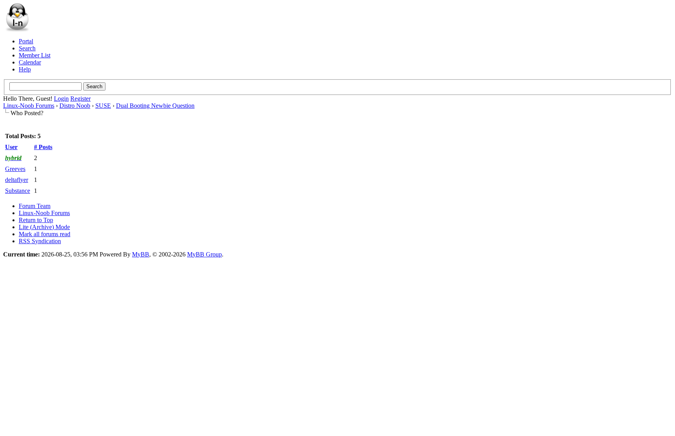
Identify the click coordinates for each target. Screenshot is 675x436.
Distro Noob (74, 105)
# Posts (43, 147)
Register (80, 98)
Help (25, 69)
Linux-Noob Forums (28, 105)
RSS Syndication (40, 241)
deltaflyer (16, 179)
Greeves (15, 169)
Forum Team (34, 206)
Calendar (30, 62)
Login (61, 98)
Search (27, 48)
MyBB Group (204, 254)
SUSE (103, 105)
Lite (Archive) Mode (44, 227)
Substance (17, 190)
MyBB (140, 254)
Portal (26, 41)
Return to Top (36, 220)
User (11, 147)
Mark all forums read (44, 234)
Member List (34, 55)
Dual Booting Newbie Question (155, 105)
